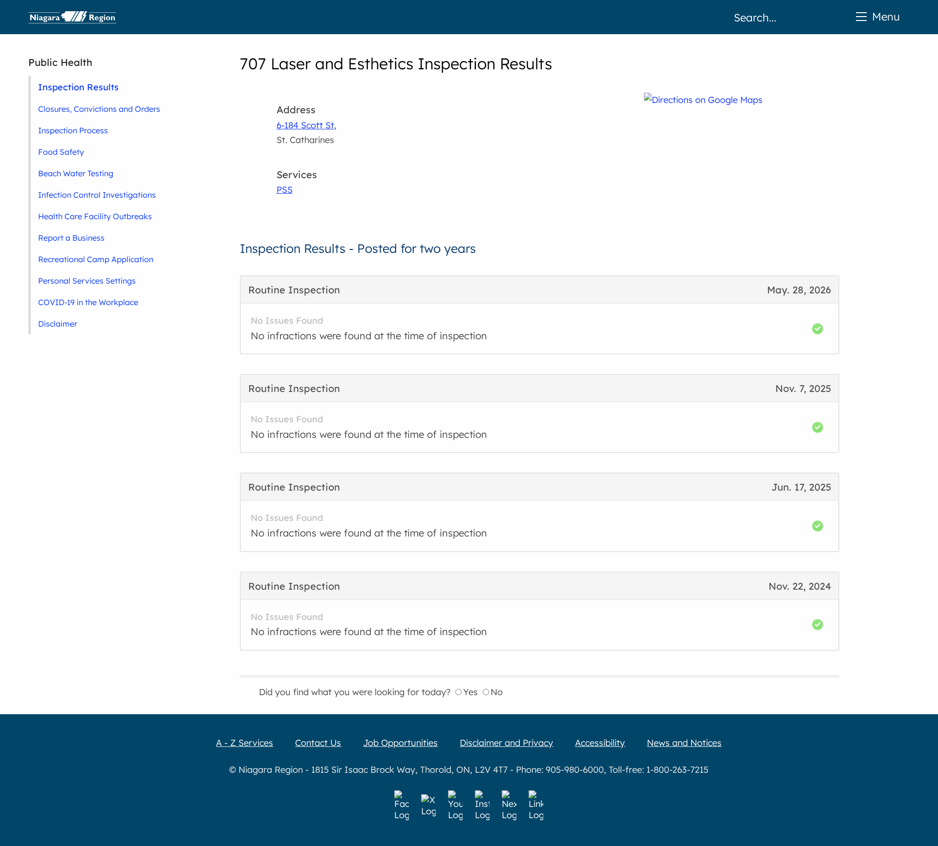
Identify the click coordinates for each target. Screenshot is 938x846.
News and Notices (684, 742)
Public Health (60, 62)
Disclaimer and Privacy (506, 742)
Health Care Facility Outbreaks (95, 216)
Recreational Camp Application (95, 259)
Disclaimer (57, 324)
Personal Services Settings (87, 281)
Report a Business (71, 238)
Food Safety (61, 152)
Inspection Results (78, 87)
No (496, 692)
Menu (886, 16)
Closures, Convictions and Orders (99, 109)
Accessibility (600, 742)
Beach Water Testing (75, 173)
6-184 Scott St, (307, 125)
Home (72, 17)
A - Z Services (244, 742)
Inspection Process (73, 130)
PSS (285, 189)
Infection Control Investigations (97, 195)
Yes (470, 692)
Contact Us (318, 742)
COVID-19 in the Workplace (88, 302)
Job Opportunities (400, 742)
